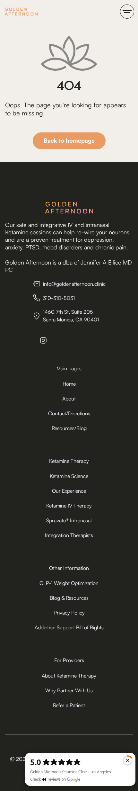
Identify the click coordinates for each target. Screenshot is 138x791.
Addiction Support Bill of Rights (69, 627)
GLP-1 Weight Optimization (69, 583)
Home (69, 384)
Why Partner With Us (69, 690)
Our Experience (69, 491)
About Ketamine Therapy (69, 675)
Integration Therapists (69, 535)
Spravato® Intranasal (69, 520)
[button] (127, 11)
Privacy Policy (69, 612)
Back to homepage (69, 140)
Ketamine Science (69, 476)
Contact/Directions (69, 413)
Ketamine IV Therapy (69, 505)
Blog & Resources (69, 598)
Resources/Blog (69, 428)
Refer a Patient (69, 705)
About (69, 398)
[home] (21, 11)
